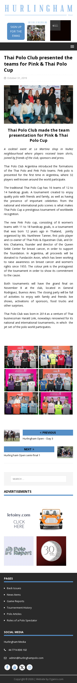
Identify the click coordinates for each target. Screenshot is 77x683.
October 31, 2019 (17, 78)
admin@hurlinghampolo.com (26, 658)
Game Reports (15, 601)
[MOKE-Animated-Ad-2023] (51, 531)
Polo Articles (14, 614)
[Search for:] (39, 479)
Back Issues (14, 588)
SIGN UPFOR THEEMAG (16, 31)
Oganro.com (56, 679)
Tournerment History (19, 607)
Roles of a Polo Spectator (22, 620)
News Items (14, 594)
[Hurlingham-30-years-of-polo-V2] (51, 563)
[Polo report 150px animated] (19, 563)
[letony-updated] (19, 531)
